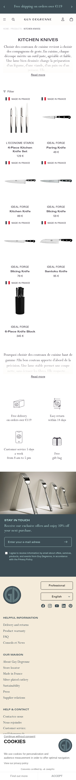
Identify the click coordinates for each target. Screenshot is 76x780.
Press (6, 692)
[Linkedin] (63, 605)
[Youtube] (57, 605)
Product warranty (14, 631)
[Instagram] (50, 605)
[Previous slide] (4, 7)
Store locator (11, 668)
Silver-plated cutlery (15, 680)
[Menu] (4, 19)
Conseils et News (14, 643)
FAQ (6, 637)
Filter (10, 91)
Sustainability (11, 686)
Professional (57, 585)
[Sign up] (66, 542)
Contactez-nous (13, 717)
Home (6, 29)
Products (16, 29)
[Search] (13, 19)
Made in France (12, 674)
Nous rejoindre (12, 723)
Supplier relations (14, 698)
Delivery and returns (16, 625)
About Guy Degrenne (16, 662)
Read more (38, 75)
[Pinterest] (70, 605)
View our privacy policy (16, 763)
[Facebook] (43, 605)
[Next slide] (71, 7)
